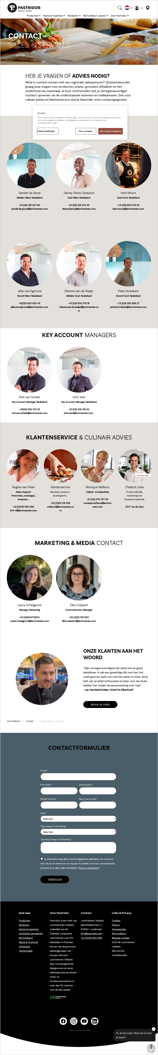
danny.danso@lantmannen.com (79, 208)
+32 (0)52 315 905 (60, 502)
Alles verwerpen (86, 131)
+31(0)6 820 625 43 (29, 303)
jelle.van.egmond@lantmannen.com (29, 306)
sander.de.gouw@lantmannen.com (29, 208)
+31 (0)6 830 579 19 (79, 303)
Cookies (116, 920)
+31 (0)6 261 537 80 (29, 204)
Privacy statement (88, 867)
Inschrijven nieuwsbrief (31, 933)
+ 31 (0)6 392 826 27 (128, 303)
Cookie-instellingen (46, 131)
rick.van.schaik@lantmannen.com (29, 412)
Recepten (73, 15)
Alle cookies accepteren (110, 131)
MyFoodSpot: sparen (94, 15)
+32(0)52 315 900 (79, 617)
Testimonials (26, 950)
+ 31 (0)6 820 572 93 (128, 204)
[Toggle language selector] (128, 7)
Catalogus (24, 946)
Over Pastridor (118, 15)
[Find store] (147, 7)
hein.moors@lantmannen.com (128, 208)
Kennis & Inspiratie (53, 15)
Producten (32, 15)
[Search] (119, 7)
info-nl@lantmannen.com (23, 510)
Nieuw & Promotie (28, 942)
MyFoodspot (26, 937)
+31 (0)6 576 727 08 (97, 499)
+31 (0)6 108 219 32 (79, 409)
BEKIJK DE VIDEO (100, 704)
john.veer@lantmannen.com (78, 412)
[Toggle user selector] (138, 7)
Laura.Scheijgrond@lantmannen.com (29, 620)
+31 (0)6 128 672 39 (79, 204)
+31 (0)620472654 (29, 617)
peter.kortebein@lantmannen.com (128, 306)
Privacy (116, 924)
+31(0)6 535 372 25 (29, 409)
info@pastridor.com (91, 933)
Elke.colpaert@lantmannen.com (79, 620)
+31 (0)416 (23, 506)
